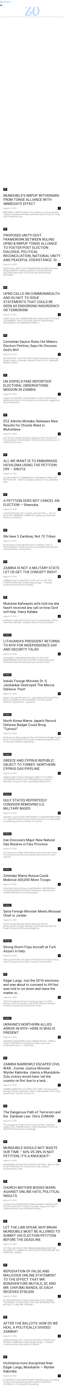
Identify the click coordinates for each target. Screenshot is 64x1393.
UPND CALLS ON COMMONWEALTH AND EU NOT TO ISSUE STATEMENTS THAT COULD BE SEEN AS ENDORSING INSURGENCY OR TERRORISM (31, 302)
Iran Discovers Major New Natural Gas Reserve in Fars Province (29, 842)
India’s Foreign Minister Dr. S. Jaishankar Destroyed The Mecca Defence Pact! (28, 685)
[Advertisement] (32, 49)
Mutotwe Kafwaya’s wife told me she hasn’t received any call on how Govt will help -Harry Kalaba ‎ (31, 608)
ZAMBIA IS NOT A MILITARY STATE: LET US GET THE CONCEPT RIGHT (31, 570)
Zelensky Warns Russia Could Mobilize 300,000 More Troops (27, 878)
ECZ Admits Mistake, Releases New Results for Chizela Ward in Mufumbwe (30, 425)
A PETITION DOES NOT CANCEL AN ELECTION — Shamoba (31, 503)
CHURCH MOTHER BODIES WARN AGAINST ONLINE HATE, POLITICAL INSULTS (31, 1192)
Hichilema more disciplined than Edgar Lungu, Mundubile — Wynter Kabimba (28, 1367)
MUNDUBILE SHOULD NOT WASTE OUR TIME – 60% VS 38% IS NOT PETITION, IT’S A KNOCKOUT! (30, 1152)
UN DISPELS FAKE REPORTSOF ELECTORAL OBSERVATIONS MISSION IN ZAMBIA (27, 385)
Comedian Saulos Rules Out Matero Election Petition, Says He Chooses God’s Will (30, 346)
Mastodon (5, 1)
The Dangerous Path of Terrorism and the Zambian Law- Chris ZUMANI (32, 1114)
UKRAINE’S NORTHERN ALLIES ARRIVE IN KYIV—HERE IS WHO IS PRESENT (29, 1028)
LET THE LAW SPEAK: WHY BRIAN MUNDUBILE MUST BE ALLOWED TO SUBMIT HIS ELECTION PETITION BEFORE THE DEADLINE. (31, 1233)
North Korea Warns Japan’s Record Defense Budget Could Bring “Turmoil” (29, 725)
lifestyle (7, 941)
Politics (7, 635)
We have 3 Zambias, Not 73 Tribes (29, 536)
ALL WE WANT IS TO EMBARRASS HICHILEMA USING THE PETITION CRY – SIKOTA (30, 465)
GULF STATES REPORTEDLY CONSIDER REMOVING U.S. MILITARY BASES (25, 804)
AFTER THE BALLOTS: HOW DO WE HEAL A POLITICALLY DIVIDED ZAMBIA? (30, 1327)
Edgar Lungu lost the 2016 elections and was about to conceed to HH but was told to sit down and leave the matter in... (31, 987)
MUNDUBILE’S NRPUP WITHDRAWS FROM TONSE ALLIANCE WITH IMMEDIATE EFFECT (31, 200)
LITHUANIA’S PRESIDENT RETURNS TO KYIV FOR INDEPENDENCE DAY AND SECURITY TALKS (31, 645)
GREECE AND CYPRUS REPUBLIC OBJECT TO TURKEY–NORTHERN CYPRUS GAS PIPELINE (29, 765)
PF (5, 189)
